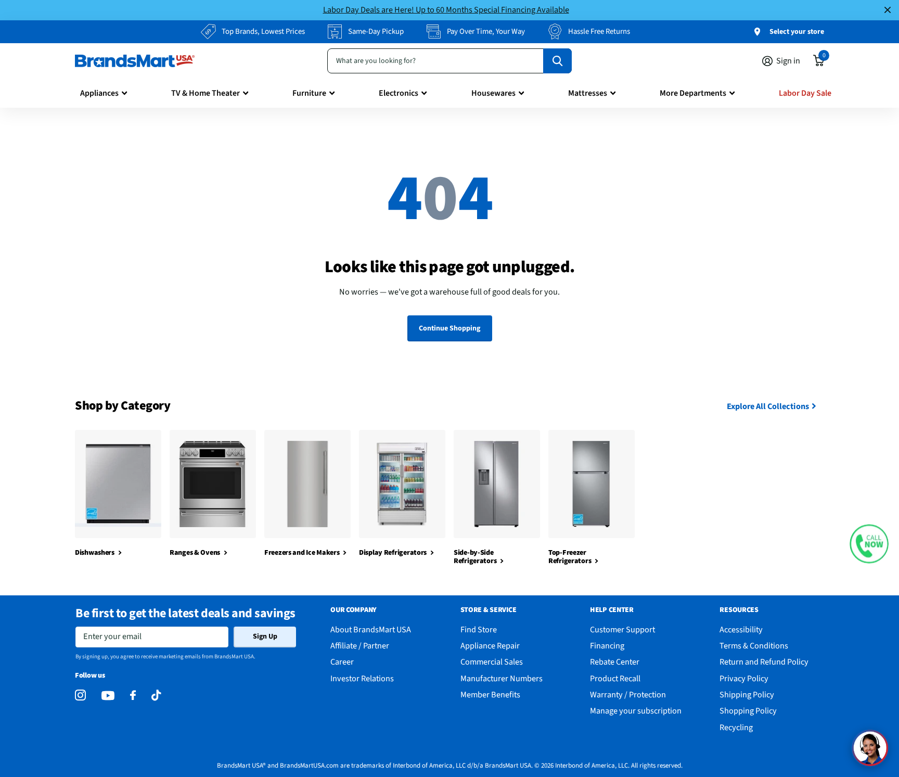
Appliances (99, 93)
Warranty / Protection (628, 694)
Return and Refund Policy (764, 662)
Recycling (736, 727)
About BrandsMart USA (370, 629)
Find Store (478, 629)
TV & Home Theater (205, 93)
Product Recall (615, 678)
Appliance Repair (490, 646)
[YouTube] (107, 695)
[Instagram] (80, 695)
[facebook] (133, 695)
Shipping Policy (747, 694)
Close (887, 10)
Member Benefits (490, 694)
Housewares (493, 93)
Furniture (309, 93)
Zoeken (557, 60)
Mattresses (587, 93)
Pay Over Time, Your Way (486, 31)
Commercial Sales (491, 662)
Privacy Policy (744, 678)
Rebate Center (614, 662)
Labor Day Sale (805, 93)
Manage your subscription (636, 711)
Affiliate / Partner (359, 646)
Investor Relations (362, 678)
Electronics (398, 93)
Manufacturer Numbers (501, 678)
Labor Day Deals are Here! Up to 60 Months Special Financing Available (446, 10)
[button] (869, 544)
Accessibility (741, 629)
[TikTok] (156, 695)
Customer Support (622, 629)
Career (342, 662)
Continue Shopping (449, 328)
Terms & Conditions (754, 646)
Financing (607, 646)
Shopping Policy (748, 711)
